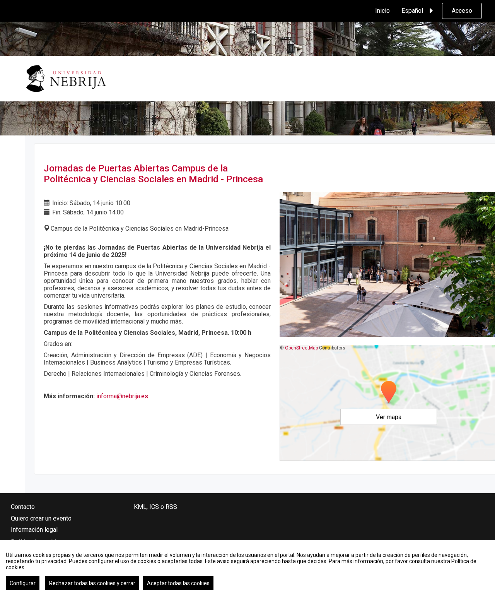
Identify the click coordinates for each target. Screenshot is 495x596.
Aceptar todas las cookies (178, 583)
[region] (247, 568)
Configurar (23, 583)
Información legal (34, 529)
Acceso (462, 10)
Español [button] (412, 10)
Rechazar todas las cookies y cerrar (92, 583)
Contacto (23, 506)
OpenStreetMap (301, 348)
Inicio (382, 10)
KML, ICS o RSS (155, 506)
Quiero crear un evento (41, 518)
